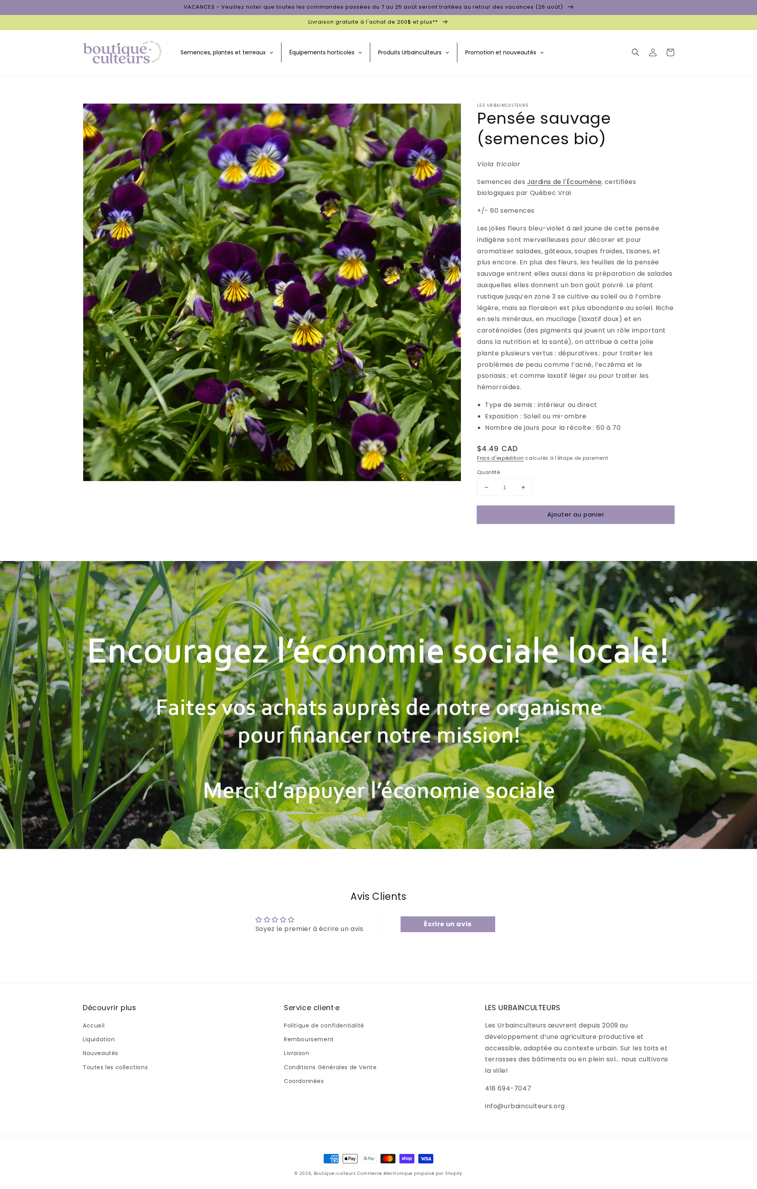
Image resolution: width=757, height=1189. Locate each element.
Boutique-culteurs (335, 1173)
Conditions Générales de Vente (330, 1067)
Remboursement (309, 1039)
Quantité (488, 472)
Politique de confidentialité (324, 1025)
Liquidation (99, 1039)
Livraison (296, 1053)
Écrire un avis (447, 924)
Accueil (93, 1025)
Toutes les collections (115, 1067)
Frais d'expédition (500, 458)
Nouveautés (100, 1053)
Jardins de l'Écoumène (564, 181)
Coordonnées (304, 1081)
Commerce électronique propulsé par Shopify (409, 1173)
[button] (635, 52)
